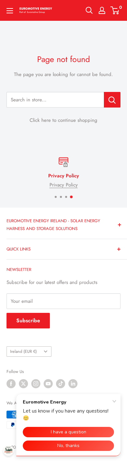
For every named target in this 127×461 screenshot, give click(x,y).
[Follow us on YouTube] (48, 383)
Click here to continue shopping (63, 120)
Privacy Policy (63, 184)
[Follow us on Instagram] (35, 383)
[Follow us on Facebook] (11, 383)
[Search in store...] (112, 100)
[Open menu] (10, 10)
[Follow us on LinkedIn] (73, 383)
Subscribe (28, 320)
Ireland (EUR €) (23, 351)
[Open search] (89, 10)
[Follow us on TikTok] (60, 383)
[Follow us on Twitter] (23, 383)
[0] (115, 10)
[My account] (102, 10)
